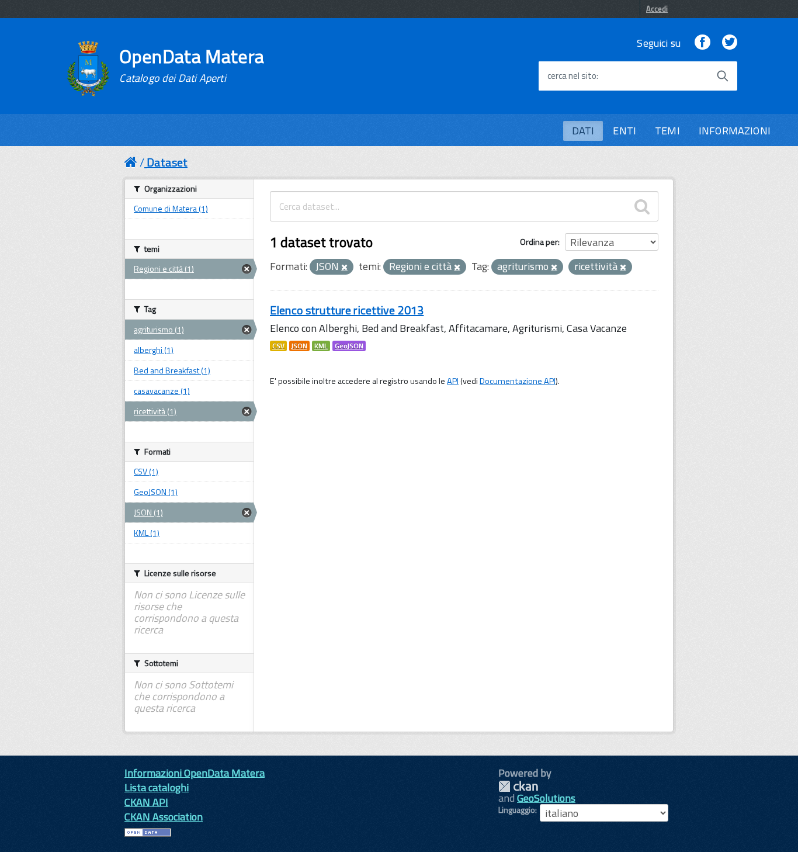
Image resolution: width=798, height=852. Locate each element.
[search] (642, 206)
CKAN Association (163, 817)
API (453, 381)
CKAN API (146, 802)
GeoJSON (349, 346)
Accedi (657, 9)
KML (321, 346)
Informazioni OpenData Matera (194, 773)
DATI (583, 130)
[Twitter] (729, 43)
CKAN (518, 786)
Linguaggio (516, 810)
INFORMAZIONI (735, 130)
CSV (278, 346)
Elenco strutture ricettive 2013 (347, 310)
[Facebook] (702, 43)
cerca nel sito (571, 76)
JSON (299, 346)
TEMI (667, 130)
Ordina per (539, 241)
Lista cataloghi (156, 787)
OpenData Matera (191, 65)
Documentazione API (518, 381)
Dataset (167, 162)
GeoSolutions (546, 798)
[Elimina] (344, 267)
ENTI (624, 130)
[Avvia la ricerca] (722, 76)
